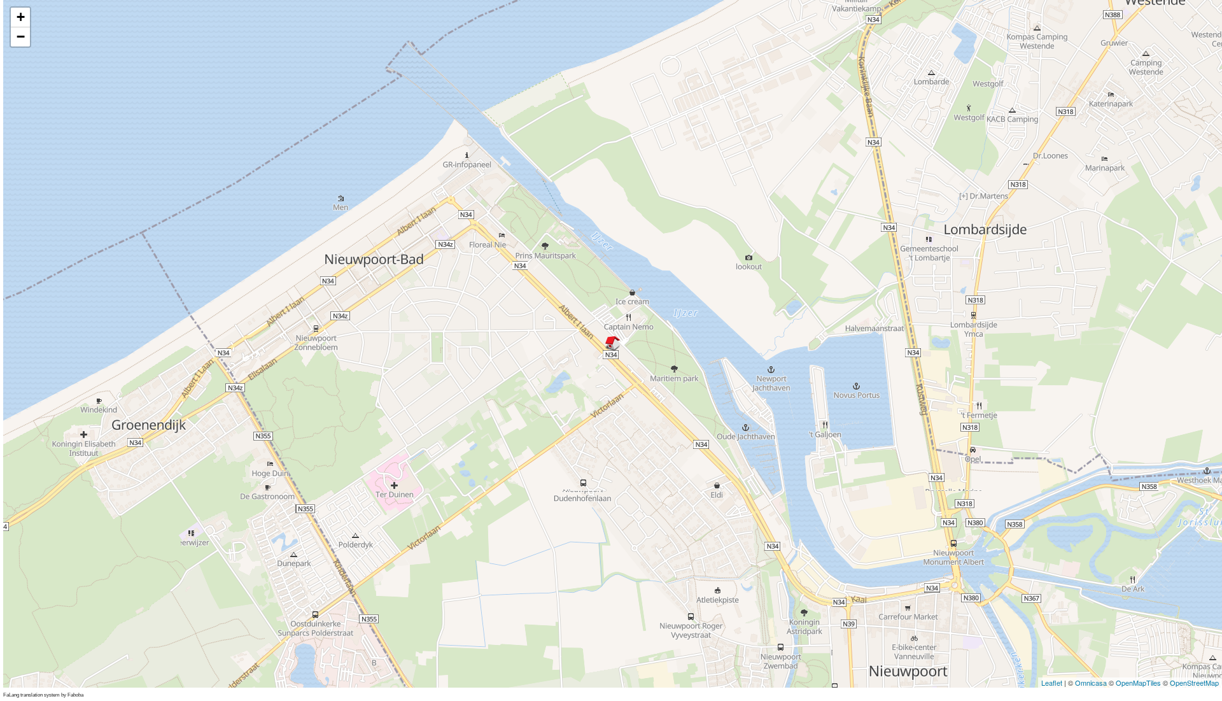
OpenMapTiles (1138, 682)
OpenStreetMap (1194, 682)
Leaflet (1051, 682)
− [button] (21, 37)
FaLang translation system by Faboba (43, 695)
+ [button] (21, 17)
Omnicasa (1091, 682)
